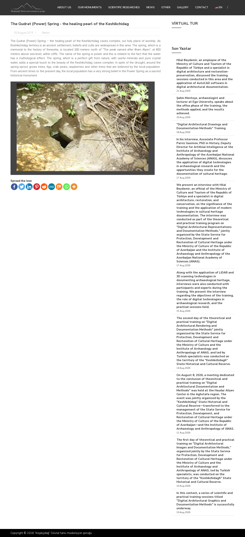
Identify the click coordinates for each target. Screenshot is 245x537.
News (150, 7)
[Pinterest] (36, 186)
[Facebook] (14, 186)
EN (220, 7)
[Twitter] (21, 186)
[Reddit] (44, 186)
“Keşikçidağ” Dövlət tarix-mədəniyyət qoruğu (63, 533)
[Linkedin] (29, 186)
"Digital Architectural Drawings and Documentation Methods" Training (201, 126)
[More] (74, 186)
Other (165, 7)
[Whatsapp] (66, 186)
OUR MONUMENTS (90, 7)
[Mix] (59, 186)
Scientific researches (124, 7)
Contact (201, 7)
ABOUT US (64, 7)
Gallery (183, 7)
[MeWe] (51, 186)
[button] (149, 87)
